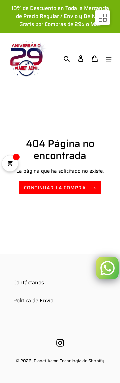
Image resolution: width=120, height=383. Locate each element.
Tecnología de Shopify (82, 360)
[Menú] (109, 58)
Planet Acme (46, 360)
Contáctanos (28, 282)
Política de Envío (33, 300)
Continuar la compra (55, 187)
